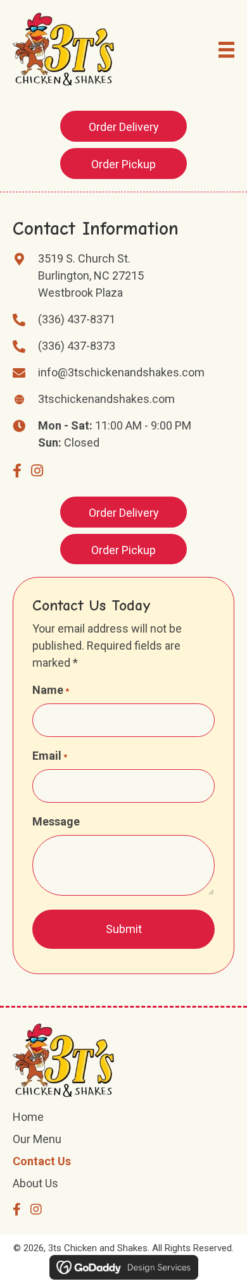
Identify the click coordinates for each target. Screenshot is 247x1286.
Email (49, 755)
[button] (123, 126)
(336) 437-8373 (76, 345)
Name (50, 689)
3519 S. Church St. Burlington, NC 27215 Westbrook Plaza (91, 275)
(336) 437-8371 (76, 319)
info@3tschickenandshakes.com (121, 372)
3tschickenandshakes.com (106, 398)
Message (56, 821)
